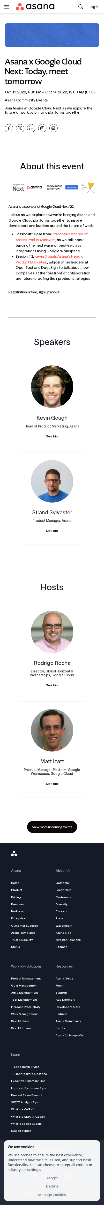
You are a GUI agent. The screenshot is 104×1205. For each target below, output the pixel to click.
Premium (17, 904)
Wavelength (64, 925)
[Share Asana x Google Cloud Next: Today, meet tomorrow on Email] (53, 128)
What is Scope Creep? (27, 1123)
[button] (81, 7)
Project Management (26, 978)
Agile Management (24, 992)
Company (62, 882)
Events (60, 1028)
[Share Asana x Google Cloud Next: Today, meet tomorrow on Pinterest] (42, 128)
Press (59, 918)
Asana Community (68, 1021)
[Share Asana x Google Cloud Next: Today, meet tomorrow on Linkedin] (31, 128)
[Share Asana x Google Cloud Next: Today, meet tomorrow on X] (20, 128)
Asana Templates (23, 932)
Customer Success (24, 925)
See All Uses (20, 1021)
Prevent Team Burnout (26, 1095)
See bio (52, 436)
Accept (52, 1177)
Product (16, 889)
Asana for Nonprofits (70, 1035)
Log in (93, 7)
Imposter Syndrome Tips (28, 1088)
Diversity (61, 904)
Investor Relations (68, 939)
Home (15, 882)
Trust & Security (22, 939)
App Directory (65, 999)
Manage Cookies (52, 1194)
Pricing (16, 897)
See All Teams (21, 1028)
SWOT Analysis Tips (25, 1102)
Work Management (24, 1013)
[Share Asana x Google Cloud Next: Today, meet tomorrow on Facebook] (9, 128)
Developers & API (68, 1006)
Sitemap (61, 946)
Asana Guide (65, 978)
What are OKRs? (22, 1109)
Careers (61, 911)
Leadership (63, 889)
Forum (60, 985)
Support (61, 992)
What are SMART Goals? (28, 1116)
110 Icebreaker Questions (29, 1073)
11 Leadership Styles (25, 1066)
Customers (63, 897)
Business (17, 911)
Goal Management (24, 985)
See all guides (21, 1130)
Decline (52, 1186)
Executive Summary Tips (28, 1080)
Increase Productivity (25, 1006)
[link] (52, 827)
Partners (61, 1013)
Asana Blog (63, 932)
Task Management (24, 999)
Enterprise (18, 918)
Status (15, 946)
